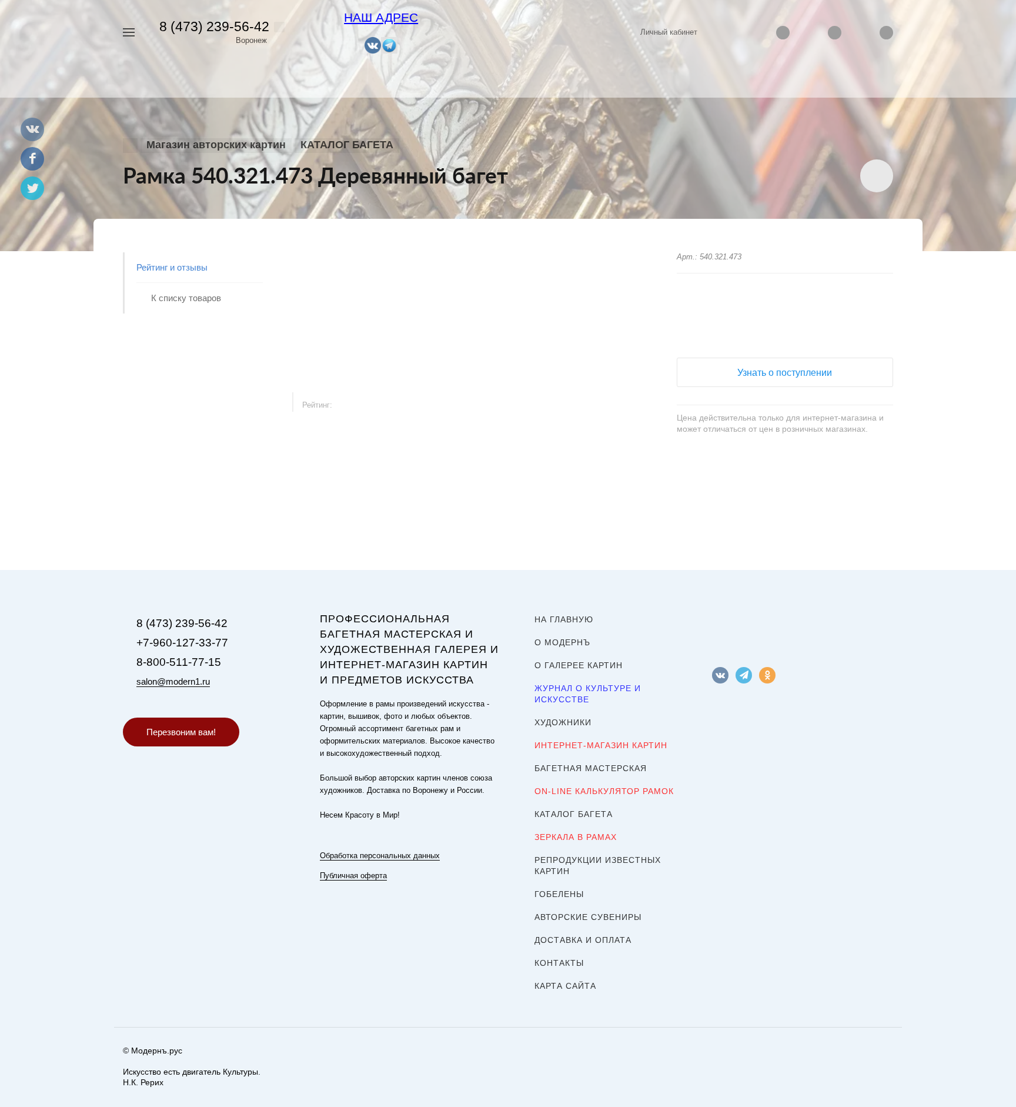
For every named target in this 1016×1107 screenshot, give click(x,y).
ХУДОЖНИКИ (562, 722)
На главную (563, 619)
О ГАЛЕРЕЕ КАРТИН (578, 665)
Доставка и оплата (582, 940)
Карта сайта (565, 986)
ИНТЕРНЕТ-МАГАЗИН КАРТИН (600, 745)
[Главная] (130, 145)
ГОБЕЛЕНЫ (559, 894)
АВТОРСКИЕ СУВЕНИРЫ (587, 917)
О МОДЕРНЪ (562, 642)
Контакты (559, 963)
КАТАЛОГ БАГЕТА (573, 814)
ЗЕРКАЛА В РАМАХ (575, 837)
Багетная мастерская (590, 768)
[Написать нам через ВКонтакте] (373, 44)
